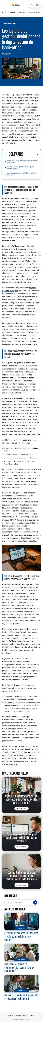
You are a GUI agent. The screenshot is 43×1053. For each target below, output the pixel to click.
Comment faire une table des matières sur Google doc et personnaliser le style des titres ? (21, 876)
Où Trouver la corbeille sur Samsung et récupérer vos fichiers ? (21, 996)
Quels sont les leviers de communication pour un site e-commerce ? (19, 967)
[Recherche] (32, 5)
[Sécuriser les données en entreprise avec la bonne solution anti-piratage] (21, 921)
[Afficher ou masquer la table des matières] (31, 154)
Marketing (21, 959)
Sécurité (22, 928)
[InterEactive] (16, 5)
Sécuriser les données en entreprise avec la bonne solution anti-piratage (21, 936)
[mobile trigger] (4, 5)
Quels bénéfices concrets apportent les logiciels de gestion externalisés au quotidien (20, 167)
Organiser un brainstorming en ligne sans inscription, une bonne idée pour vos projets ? (22, 799)
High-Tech (21, 990)
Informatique (10, 23)
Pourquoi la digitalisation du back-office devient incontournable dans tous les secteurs (22, 161)
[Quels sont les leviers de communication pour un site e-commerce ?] (21, 952)
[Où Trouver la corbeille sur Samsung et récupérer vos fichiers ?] (21, 983)
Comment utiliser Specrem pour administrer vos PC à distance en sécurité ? (21, 837)
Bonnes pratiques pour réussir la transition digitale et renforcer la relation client (21, 174)
